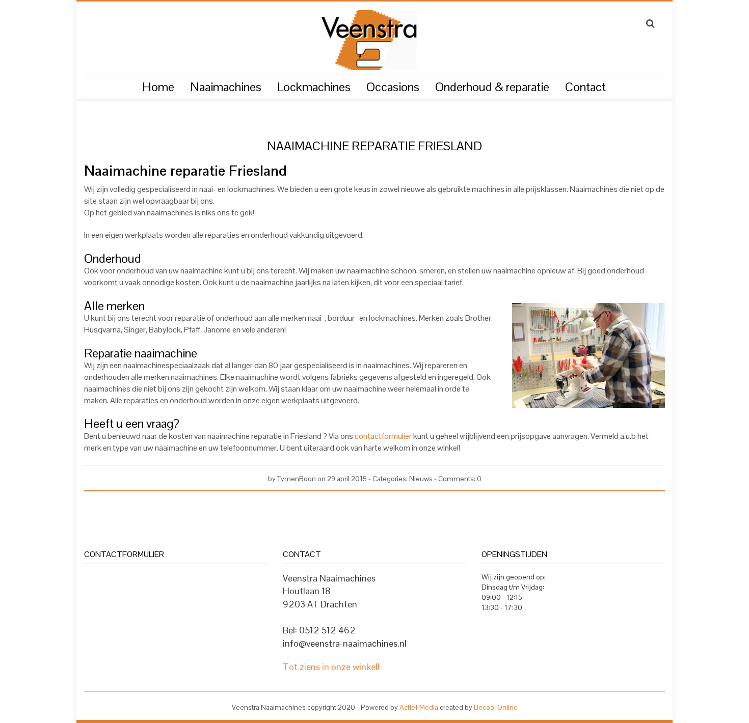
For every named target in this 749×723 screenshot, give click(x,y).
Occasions (392, 87)
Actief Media (418, 707)
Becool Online (496, 707)
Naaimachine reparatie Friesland (374, 146)
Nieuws (421, 478)
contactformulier (384, 436)
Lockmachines (314, 87)
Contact (585, 87)
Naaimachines (225, 87)
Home (158, 87)
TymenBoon (296, 478)
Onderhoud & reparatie (492, 87)
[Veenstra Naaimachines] (368, 36)
